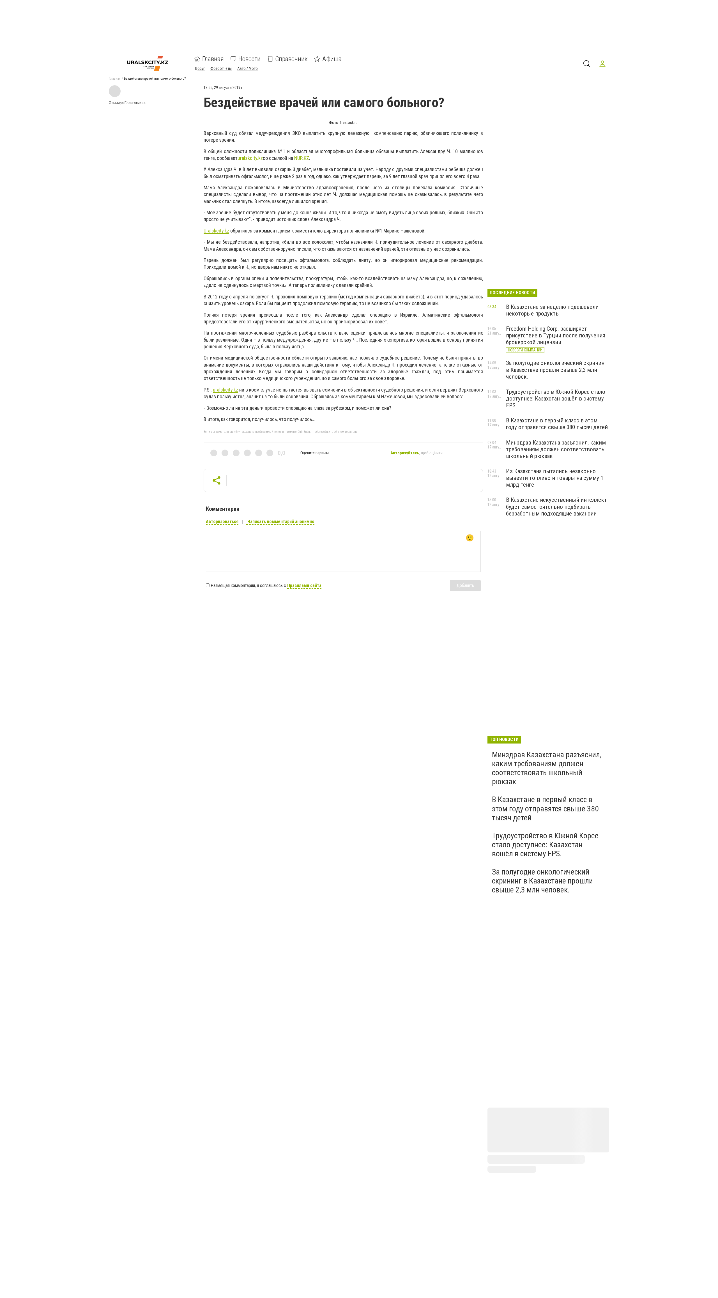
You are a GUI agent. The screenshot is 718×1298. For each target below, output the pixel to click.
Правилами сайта (304, 585)
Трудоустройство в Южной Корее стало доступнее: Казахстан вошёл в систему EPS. (555, 398)
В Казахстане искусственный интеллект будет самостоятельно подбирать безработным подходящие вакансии (556, 506)
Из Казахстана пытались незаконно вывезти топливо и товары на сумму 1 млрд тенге (554, 478)
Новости (249, 59)
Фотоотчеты (221, 68)
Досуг (200, 68)
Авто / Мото (247, 68)
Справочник (291, 59)
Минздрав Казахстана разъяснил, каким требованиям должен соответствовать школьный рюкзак (556, 449)
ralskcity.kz (216, 231)
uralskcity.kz (250, 158)
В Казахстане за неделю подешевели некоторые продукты (552, 310)
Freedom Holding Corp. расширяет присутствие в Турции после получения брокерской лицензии (555, 335)
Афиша (332, 59)
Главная (213, 59)
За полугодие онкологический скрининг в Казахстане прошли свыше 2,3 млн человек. (556, 370)
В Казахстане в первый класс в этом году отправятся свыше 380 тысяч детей (557, 424)
